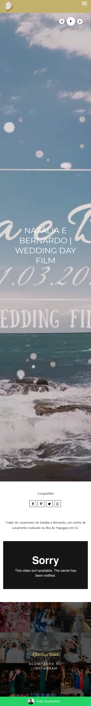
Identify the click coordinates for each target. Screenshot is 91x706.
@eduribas (45, 654)
